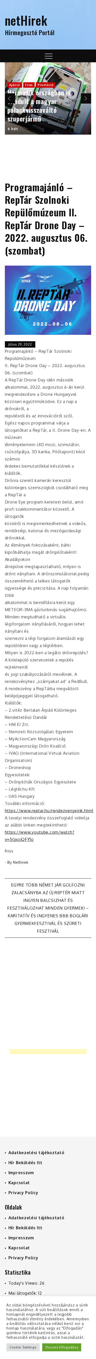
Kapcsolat (19, 1182)
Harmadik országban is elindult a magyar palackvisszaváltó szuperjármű (39, 105)
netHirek (26, 20)
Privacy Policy (23, 1192)
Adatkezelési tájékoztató (36, 1152)
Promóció (46, 85)
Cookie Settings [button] (23, 1347)
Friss (29, 85)
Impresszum (21, 1172)
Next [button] (86, 98)
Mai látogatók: (23, 1293)
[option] (48, 98)
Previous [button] (10, 98)
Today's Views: (24, 1283)
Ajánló (14, 85)
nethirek (20, 862)
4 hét (12, 129)
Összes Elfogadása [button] (61, 1347)
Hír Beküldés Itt (25, 1162)
